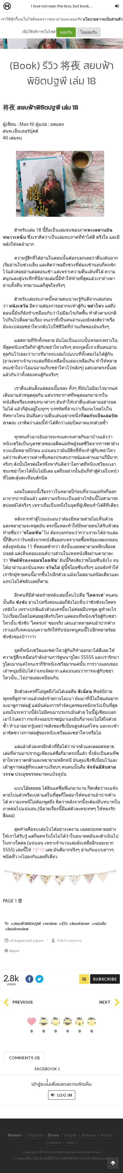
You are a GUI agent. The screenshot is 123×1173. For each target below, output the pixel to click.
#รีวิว (63, 923)
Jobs (70, 1142)
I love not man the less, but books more (66, 5)
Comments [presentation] (24, 1057)
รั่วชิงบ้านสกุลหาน (69, 941)
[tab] (24, 1057)
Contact (53, 1142)
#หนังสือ (99, 923)
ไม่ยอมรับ (88, 32)
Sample (70, 1135)
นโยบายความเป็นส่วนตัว (102, 19)
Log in (64, 1095)
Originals (35, 1135)
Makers (20, 6)
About (106, 1135)
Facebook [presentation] (47, 1070)
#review (50, 923)
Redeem (88, 1135)
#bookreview (17, 929)
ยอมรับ (66, 32)
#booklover (79, 923)
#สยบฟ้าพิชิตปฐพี (26, 923)
